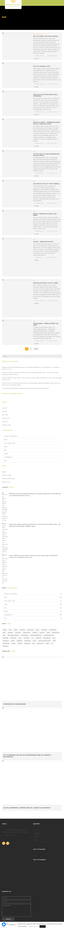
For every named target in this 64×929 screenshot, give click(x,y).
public (5, 446)
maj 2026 (4, 408)
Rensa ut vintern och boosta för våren (45, 214)
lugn (4, 635)
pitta (54, 638)
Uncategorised (39, 34)
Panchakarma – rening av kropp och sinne (45, 324)
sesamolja (19, 640)
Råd (34, 34)
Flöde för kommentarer (8, 478)
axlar (10, 629)
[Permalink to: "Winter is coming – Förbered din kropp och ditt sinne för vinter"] (16, 128)
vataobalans (40, 643)
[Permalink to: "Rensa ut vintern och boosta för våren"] (16, 219)
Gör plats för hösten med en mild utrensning (45, 95)
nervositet (26, 638)
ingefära (35, 632)
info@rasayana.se (39, 55)
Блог (5, 460)
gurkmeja (10, 632)
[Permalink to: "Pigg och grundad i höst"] (16, 71)
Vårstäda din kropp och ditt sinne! (45, 283)
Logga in (4, 471)
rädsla (12, 640)
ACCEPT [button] (43, 926)
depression (31, 629)
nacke (19, 638)
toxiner (14, 643)
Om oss (36, 829)
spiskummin (28, 640)
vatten (47, 643)
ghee (4, 632)
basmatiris (22, 629)
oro (32, 638)
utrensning (27, 643)
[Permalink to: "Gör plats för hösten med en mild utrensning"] (16, 101)
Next (36, 349)
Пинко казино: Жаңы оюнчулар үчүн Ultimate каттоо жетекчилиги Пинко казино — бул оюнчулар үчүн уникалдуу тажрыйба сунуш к (30, 373)
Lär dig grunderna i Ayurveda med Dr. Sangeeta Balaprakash (27, 808)
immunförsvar (26, 632)
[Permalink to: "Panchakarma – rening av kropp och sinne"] (16, 329)
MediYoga (5, 638)
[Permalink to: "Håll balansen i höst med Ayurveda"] (16, 41)
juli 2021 (4, 411)
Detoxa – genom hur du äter (43, 241)
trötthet (20, 643)
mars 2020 (5, 414)
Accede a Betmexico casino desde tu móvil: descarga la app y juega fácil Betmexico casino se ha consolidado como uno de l (32, 378)
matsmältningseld (49, 635)
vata (33, 643)
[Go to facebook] (4, 924)
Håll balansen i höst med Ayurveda (45, 36)
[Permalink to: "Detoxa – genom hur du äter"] (16, 257)
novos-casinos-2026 (9, 443)
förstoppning (52, 629)
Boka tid (36, 836)
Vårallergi (5, 646)
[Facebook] (3, 843)
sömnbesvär (6, 643)
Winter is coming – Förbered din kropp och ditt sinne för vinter (46, 123)
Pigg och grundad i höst (42, 66)
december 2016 (6, 425)
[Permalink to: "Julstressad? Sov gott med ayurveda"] (16, 189)
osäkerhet (38, 638)
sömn (54, 640)
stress (34, 640)
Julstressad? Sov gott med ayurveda (46, 183)
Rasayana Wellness (40, 300)
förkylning (44, 629)
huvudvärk (18, 632)
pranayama (6, 640)
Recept (6, 453)
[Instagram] (7, 843)
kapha (48, 632)
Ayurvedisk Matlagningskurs (14, 704)
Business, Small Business (10, 436)
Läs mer (36, 58)
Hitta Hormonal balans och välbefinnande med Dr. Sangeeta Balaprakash (27, 756)
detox (37, 629)
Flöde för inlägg (6, 475)
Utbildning (37, 833)
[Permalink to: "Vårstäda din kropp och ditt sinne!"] (16, 298)
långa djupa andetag (13, 635)
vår (52, 643)
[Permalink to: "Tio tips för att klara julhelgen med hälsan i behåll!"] (16, 160)
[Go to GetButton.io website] (3, 927)
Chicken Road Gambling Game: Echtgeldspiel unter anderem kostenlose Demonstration (25, 388)
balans (15, 629)
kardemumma (55, 632)
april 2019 (5, 421)
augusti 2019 (5, 418)
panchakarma (46, 638)
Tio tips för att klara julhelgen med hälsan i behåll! (46, 154)
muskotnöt (13, 638)
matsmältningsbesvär (36, 635)
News (5, 439)
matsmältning (24, 635)
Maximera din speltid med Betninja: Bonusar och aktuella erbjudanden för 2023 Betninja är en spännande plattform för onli (30, 368)
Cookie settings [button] (33, 926)
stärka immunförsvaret (44, 640)
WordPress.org (6, 482)
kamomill (42, 632)
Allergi (5, 629)
